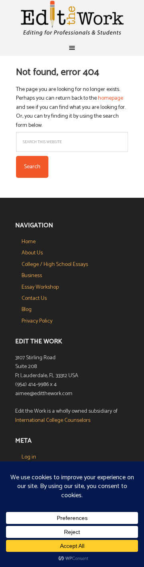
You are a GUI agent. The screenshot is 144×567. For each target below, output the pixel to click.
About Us (32, 253)
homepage (110, 98)
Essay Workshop (40, 287)
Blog (27, 309)
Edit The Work (72, 20)
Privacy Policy (37, 321)
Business (32, 275)
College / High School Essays (55, 264)
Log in (29, 457)
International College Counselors (52, 420)
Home (29, 241)
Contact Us (34, 298)
